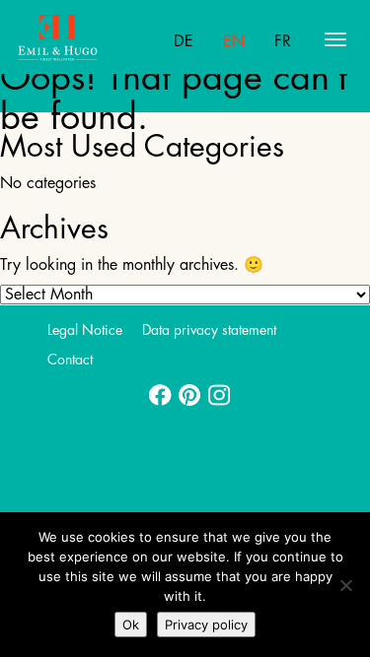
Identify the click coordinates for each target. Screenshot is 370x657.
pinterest (185, 389)
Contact (70, 359)
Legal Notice (84, 330)
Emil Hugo (94, 39)
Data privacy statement (209, 330)
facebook (156, 389)
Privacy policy (206, 624)
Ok (130, 624)
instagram (215, 389)
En (234, 41)
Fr (282, 41)
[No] (345, 585)
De (183, 41)
